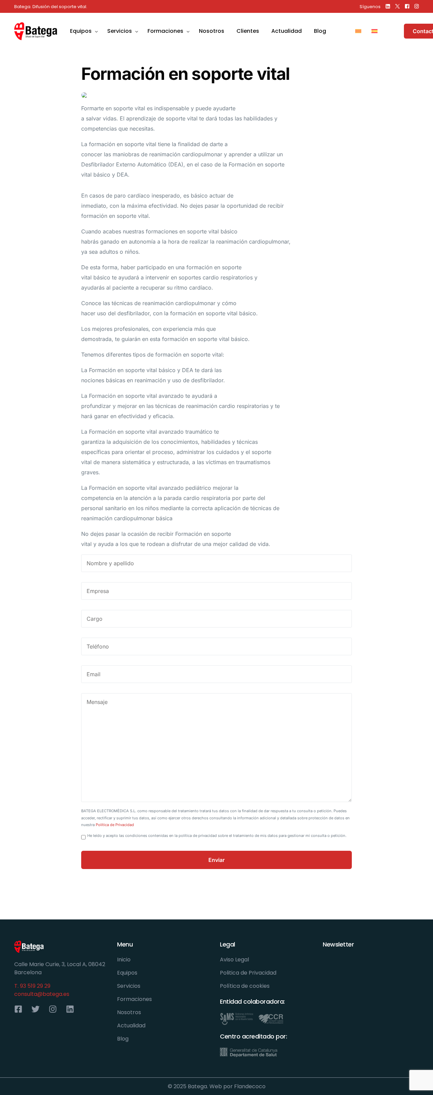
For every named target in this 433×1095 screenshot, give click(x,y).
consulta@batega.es (41, 994)
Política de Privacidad (115, 824)
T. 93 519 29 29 (32, 986)
